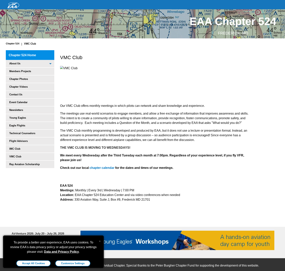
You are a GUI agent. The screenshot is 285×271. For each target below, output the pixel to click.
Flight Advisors (18, 141)
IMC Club (14, 148)
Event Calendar (18, 102)
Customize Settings (73, 263)
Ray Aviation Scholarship (24, 164)
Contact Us (15, 94)
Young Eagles (17, 117)
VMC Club (30, 43)
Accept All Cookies (33, 263)
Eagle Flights (17, 125)
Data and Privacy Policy (61, 251)
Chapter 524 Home (22, 55)
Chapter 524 (12, 43)
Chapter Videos (18, 86)
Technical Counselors (22, 133)
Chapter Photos (18, 79)
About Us (14, 63)
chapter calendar (102, 167)
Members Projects (20, 71)
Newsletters (16, 110)
